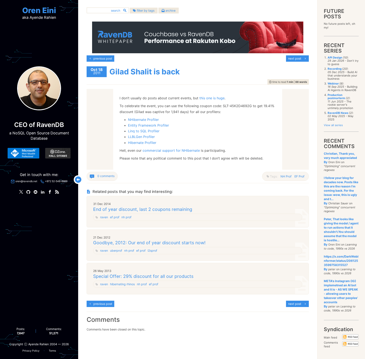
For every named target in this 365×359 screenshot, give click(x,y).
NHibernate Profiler (143, 119)
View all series (333, 125)
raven (104, 217)
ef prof (114, 217)
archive (170, 10)
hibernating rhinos (122, 284)
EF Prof (299, 176)
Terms (52, 350)
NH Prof (286, 176)
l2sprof (152, 250)
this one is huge (212, 98)
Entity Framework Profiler (148, 125)
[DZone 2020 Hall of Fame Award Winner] (58, 153)
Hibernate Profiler (142, 143)
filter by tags (145, 10)
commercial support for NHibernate (171, 150)
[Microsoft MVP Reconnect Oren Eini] (23, 153)
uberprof (116, 250)
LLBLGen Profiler (141, 137)
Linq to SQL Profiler (143, 131)
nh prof (126, 217)
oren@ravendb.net (26, 181)
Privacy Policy (30, 350)
